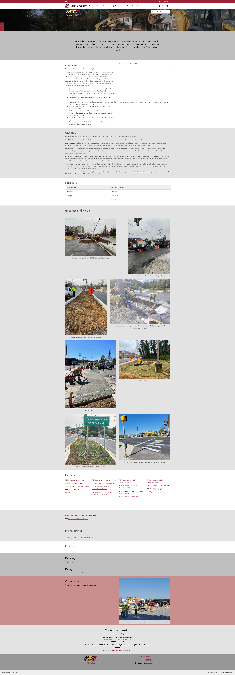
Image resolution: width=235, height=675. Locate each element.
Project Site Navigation (160, 12)
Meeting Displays (156, 489)
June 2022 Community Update (105, 480)
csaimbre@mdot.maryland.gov (121, 650)
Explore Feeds (212, 672)
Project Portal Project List (135, 6)
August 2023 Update (75, 483)
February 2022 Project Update (78, 519)
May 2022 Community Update (105, 483)
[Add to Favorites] (2, 25)
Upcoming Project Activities (159, 492)
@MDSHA (148, 660)
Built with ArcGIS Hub (10, 672)
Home (91, 6)
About (98, 6)
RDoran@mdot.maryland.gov (92, 174)
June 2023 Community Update (78, 487)
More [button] (148, 6)
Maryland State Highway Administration (117, 639)
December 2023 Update (76, 480)
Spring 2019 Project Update (159, 485)
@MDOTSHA (149, 663)
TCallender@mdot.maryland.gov (142, 172)
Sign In (166, 1)
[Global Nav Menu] (66, 1)
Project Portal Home (118, 6)
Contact (105, 6)
